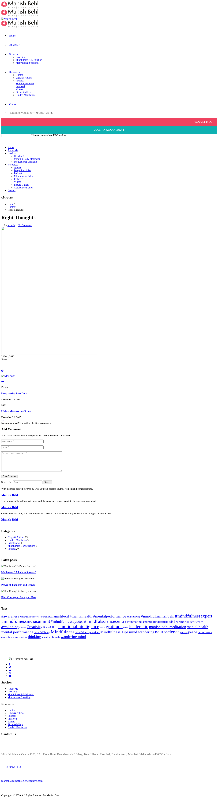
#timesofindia (135, 621)
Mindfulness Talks (25, 83)
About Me (14, 45)
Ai (177, 622)
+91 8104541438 (44, 112)
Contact (13, 104)
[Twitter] (2, 365)
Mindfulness (62, 631)
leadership (138, 626)
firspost (102, 627)
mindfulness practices (87, 632)
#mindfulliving (133, 616)
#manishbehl (58, 616)
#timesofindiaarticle (156, 621)
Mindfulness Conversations (21, 545)
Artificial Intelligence (190, 621)
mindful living (42, 632)
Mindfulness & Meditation (29, 60)
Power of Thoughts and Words (18, 585)
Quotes (19, 74)
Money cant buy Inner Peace (14, 393)
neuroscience (167, 631)
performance (205, 632)
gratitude (114, 626)
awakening (10, 627)
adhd (172, 621)
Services (13, 54)
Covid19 (22, 627)
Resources (14, 72)
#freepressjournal (39, 616)
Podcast (19, 80)
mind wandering (141, 632)
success (16, 637)
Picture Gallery (23, 92)
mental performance (17, 632)
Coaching (20, 57)
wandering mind (73, 636)
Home (12, 35)
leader (125, 627)
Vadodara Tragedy (50, 637)
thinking (34, 636)
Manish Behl (9, 495)
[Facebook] (2, 362)
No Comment (25, 225)
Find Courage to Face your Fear (18, 597)
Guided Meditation (25, 95)
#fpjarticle (25, 616)
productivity (6, 637)
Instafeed (20, 86)
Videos (19, 89)
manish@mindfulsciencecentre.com (22, 780)
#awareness (10, 616)
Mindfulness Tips (114, 632)
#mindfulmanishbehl (157, 616)
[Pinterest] (2, 368)
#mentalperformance (109, 616)
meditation (177, 627)
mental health (197, 627)
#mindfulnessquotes (67, 621)
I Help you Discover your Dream (16, 411)
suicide (24, 637)
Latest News (14, 543)
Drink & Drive (50, 627)
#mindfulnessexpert (193, 615)
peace (192, 632)
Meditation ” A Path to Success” (18, 572)
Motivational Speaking (27, 62)
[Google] (2, 370)
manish (11, 225)
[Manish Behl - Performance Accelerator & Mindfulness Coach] (19, 27)
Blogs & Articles (24, 77)
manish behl (159, 627)
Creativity (34, 627)
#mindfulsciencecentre (105, 621)
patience (184, 632)
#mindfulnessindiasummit (25, 621)
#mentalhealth (81, 616)
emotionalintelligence (78, 626)
